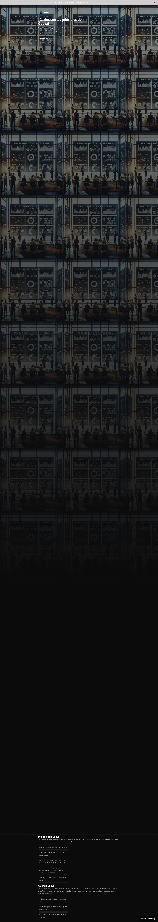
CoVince (46, 12)
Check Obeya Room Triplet (47, 38)
